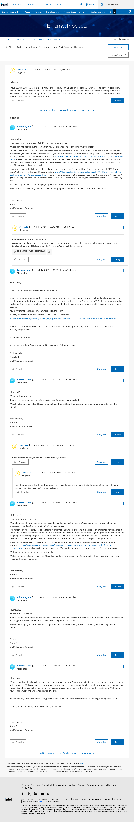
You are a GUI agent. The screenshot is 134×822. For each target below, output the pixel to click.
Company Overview (30, 784)
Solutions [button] (47, 4)
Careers (81, 784)
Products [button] (18, 4)
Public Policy (27, 787)
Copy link (101, 216)
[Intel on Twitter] (29, 794)
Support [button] (33, 4)
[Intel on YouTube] (42, 794)
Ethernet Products (52, 39)
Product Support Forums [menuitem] (74, 11)
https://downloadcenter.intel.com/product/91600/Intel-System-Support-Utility (67, 158)
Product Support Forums (32, 39)
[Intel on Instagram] (48, 794)
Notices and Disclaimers (29, 809)
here (81, 763)
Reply (118, 100)
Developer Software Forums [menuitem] (45, 11)
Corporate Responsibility (98, 784)
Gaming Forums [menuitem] (96, 11)
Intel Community (12, 39)
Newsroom (61, 784)
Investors (72, 784)
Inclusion (116, 784)
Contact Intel (48, 784)
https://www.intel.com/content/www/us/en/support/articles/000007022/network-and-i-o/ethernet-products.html (63, 318)
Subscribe (118, 47)
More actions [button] (116, 54)
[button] (123, 70)
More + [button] (61, 4)
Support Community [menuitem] (10, 11)
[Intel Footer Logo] (8, 799)
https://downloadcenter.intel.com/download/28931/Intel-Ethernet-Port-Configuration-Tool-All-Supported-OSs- (66, 173)
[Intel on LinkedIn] (35, 794)
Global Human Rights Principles (40, 811)
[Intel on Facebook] (22, 794)
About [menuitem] (27, 11)
